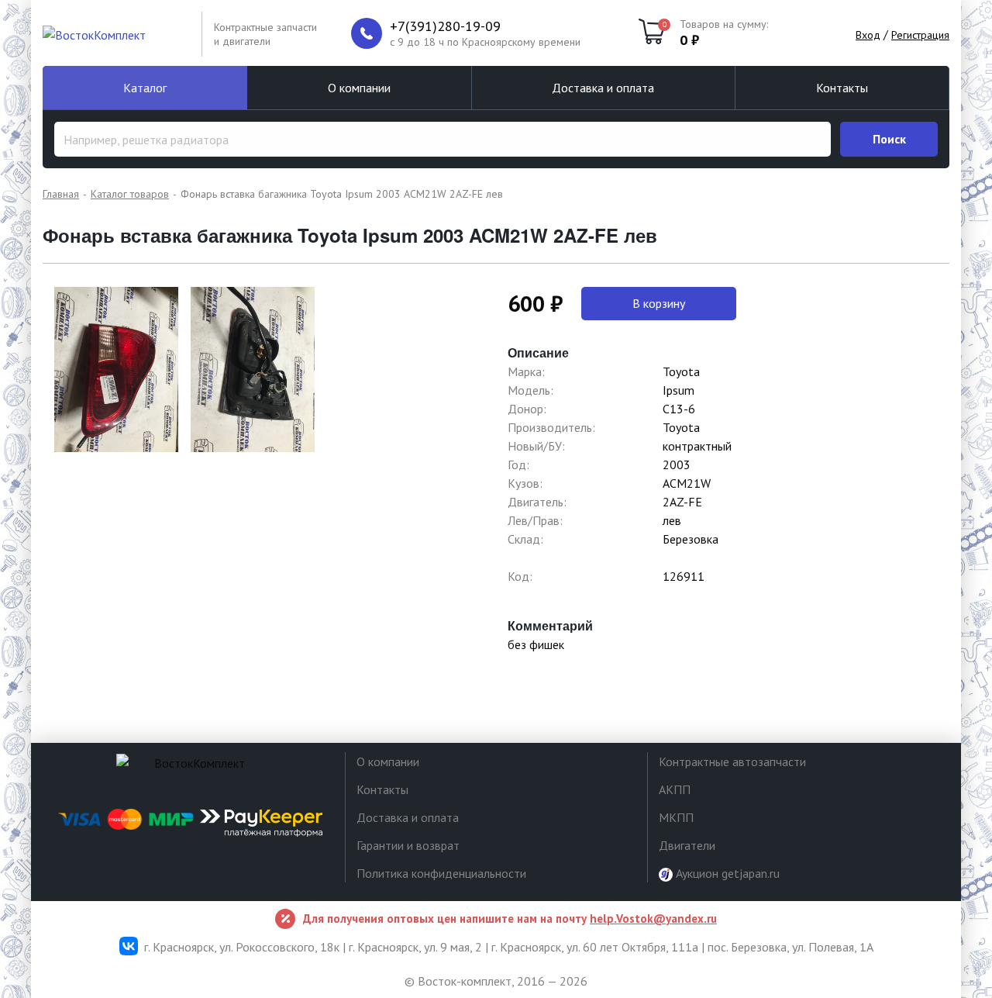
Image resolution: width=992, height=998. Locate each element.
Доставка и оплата (603, 87)
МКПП (676, 817)
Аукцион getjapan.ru (726, 873)
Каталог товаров (130, 194)
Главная (61, 194)
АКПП (675, 789)
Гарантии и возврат (408, 845)
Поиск (889, 139)
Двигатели (687, 845)
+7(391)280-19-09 (445, 26)
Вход (868, 35)
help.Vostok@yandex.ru (653, 918)
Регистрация (920, 35)
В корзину (658, 303)
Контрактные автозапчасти (732, 761)
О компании (359, 87)
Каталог (145, 87)
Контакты (842, 87)
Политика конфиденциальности (441, 873)
